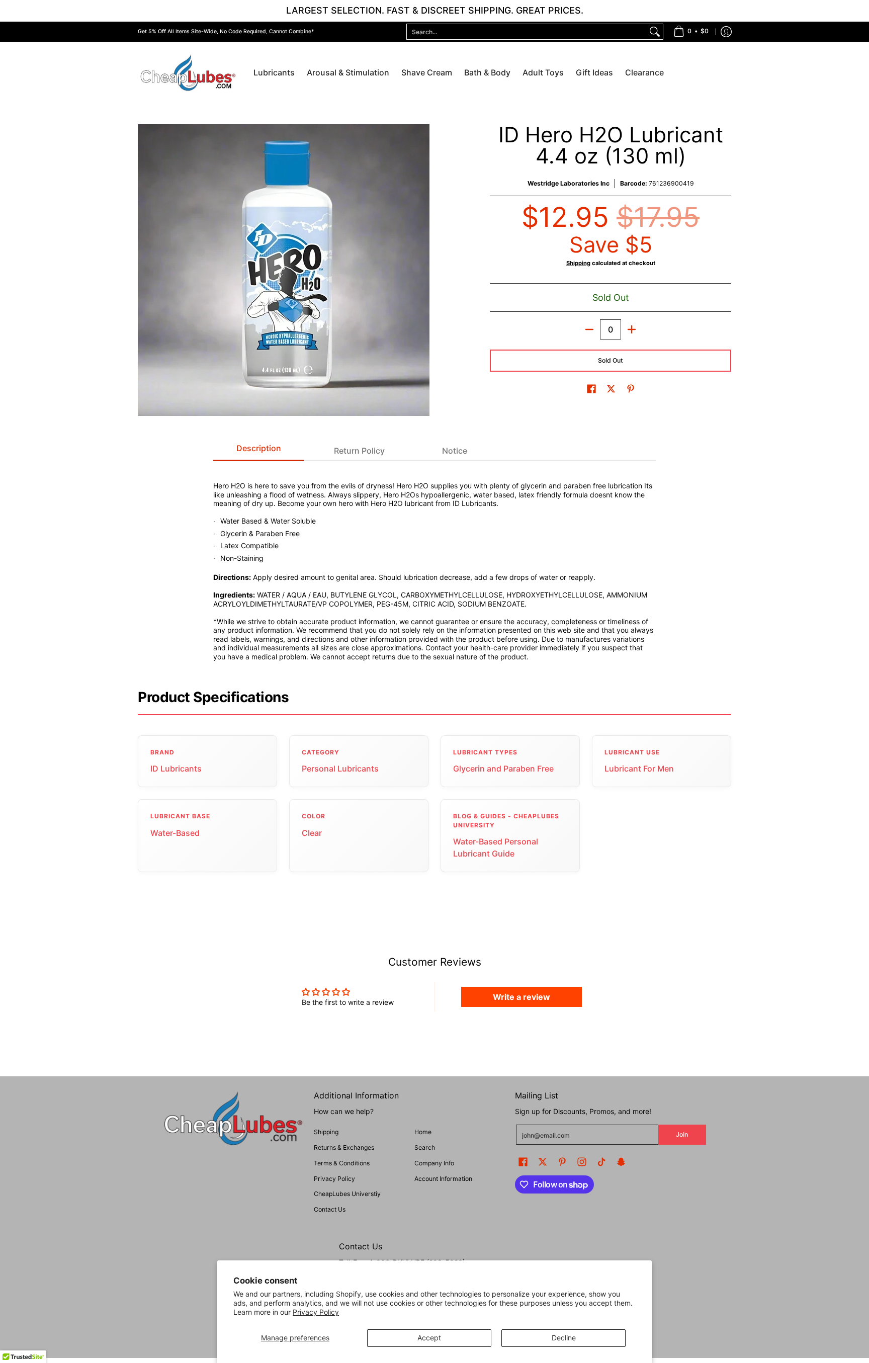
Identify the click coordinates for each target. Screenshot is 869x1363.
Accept (429, 1337)
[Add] (631, 329)
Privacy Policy (316, 1312)
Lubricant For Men (639, 768)
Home (422, 1132)
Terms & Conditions (342, 1163)
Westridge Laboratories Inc (569, 183)
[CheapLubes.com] (188, 73)
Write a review (521, 997)
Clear (312, 833)
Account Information (443, 1178)
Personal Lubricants (340, 768)
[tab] (258, 451)
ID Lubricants (176, 768)
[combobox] (527, 31)
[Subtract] (589, 329)
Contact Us (329, 1209)
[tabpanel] (434, 565)
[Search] (655, 31)
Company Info (434, 1163)
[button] (591, 388)
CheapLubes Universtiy (347, 1194)
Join (682, 1134)
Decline (564, 1337)
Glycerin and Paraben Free (503, 768)
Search (424, 1147)
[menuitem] (691, 32)
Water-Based (175, 833)
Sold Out (610, 360)
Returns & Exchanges (344, 1147)
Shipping (578, 263)
